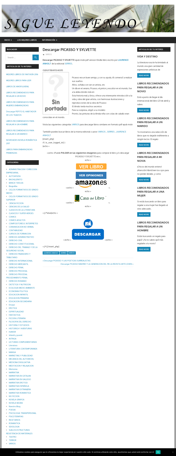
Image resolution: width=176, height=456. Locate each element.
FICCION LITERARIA (17, 318)
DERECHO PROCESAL (18, 271)
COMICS (12, 217)
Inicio (7, 40)
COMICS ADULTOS (17, 220)
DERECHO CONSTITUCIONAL (21, 244)
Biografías (13, 186)
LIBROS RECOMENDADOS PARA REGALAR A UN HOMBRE (20, 123)
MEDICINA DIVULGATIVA (19, 362)
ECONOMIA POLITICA (18, 291)
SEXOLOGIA (14, 426)
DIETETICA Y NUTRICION (20, 284)
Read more (144, 75)
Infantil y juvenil (15, 335)
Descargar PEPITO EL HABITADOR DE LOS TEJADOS (21, 113)
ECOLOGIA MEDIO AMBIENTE (22, 288)
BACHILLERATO (15, 179)
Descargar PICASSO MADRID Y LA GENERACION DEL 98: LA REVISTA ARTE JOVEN (96, 264)
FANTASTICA (14, 315)
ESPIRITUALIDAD (16, 311)
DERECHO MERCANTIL (18, 264)
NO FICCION (14, 396)
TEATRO (12, 437)
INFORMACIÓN (48, 40)
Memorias (13, 369)
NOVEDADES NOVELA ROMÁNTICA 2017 (21, 142)
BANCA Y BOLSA (16, 183)
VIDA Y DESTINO (147, 56)
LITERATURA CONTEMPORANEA (23, 349)
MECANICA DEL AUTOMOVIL (21, 359)
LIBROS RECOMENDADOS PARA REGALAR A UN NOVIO (20, 94)
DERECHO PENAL (16, 267)
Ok (158, 452)
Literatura (13, 345)
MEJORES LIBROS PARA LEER (18, 80)
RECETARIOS (14, 420)
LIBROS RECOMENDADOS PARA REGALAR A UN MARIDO (20, 132)
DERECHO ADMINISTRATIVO (21, 237)
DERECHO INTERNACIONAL (21, 261)
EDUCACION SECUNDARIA (20, 301)
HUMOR (12, 332)
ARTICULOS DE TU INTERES (151, 49)
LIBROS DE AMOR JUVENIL (17, 86)
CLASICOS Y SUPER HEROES (21, 213)
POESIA (12, 410)
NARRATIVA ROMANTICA (20, 393)
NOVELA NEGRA (16, 403)
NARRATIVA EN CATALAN (20, 376)
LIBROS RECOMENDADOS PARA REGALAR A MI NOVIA (153, 156)
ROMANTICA (14, 423)
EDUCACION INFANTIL (18, 294)
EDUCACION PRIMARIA (19, 298)
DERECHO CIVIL (15, 240)
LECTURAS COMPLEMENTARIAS (23, 342)
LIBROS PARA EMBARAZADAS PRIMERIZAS (19, 151)
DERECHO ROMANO (18, 281)
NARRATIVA (14, 372)
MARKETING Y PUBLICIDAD (21, 355)
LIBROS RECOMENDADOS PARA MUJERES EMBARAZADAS (20, 104)
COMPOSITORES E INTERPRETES (23, 223)
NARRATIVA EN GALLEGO (20, 379)
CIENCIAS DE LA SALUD (19, 206)
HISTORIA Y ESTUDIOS (19, 325)
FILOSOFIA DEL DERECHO (20, 321)
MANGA (12, 352)
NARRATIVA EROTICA (18, 382)
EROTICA (13, 308)
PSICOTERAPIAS (16, 416)
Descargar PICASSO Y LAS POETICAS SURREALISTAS (67, 260)
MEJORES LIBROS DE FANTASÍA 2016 (22, 74)
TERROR (12, 440)
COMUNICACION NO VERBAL (21, 227)
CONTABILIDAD (16, 230)
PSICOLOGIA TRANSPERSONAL (22, 413)
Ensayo (12, 305)
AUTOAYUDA (15, 176)
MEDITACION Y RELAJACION (21, 366)
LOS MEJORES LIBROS (27, 40)
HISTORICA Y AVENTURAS (20, 328)
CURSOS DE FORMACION (20, 233)
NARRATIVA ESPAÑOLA (19, 386)
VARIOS (49, 54)
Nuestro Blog (14, 406)
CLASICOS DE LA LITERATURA (22, 210)
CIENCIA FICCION (16, 203)
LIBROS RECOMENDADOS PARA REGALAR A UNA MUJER (153, 191)
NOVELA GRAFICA (16, 399)
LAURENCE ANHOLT (51, 253)
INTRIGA (12, 338)
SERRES (68, 63)
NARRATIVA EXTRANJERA (20, 389)
